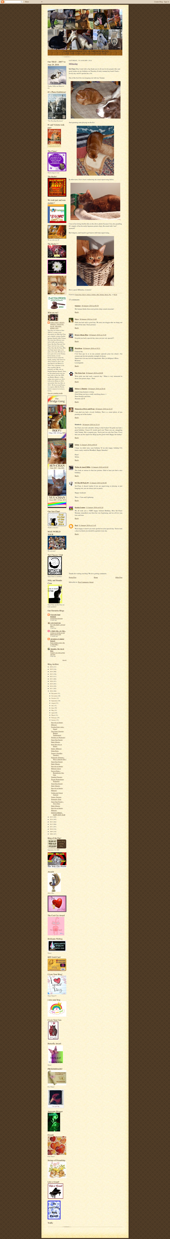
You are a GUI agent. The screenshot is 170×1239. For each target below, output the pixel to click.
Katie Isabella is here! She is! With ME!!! (57, 643)
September (54, 701)
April (53, 713)
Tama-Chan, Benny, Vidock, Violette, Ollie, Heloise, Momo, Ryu (57, 325)
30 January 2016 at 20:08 (94, 373)
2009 (51, 831)
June (52, 708)
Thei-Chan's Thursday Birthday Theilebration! (57, 733)
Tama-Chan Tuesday (57, 740)
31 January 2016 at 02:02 (99, 467)
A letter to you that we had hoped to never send (57, 633)
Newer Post (72, 577)
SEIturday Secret (56, 768)
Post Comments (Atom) (86, 582)
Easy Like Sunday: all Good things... (57, 625)
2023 (51, 674)
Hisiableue (78, 348)
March (53, 715)
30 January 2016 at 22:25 (104, 409)
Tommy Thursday (56, 797)
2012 (51, 824)
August (53, 703)
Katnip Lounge (80, 507)
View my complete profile (55, 393)
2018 (51, 686)
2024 (51, 671)
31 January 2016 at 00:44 (88, 445)
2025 (51, 669)
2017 (51, 688)
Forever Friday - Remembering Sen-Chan (57, 773)
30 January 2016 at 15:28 (97, 335)
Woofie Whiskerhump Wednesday (57, 780)
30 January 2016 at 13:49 (88, 319)
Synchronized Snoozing (56, 618)
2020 (51, 681)
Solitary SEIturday (56, 749)
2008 (51, 834)
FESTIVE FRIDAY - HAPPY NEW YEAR (58, 814)
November (54, 696)
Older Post (118, 577)
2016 (51, 691)
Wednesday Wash (56, 799)
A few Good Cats (55, 623)
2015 (51, 817)
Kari (76, 525)
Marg (77, 319)
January (53, 720)
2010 (51, 829)
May (52, 710)
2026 (51, 667)
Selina (77, 444)
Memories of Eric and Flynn (85, 409)
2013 (51, 822)
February (54, 718)
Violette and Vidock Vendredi (57, 794)
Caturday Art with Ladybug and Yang (57, 653)
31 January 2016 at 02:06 (98, 483)
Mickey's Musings (81, 388)
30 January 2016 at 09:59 (90, 306)
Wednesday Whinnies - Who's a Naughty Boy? (58, 758)
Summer (78, 305)
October (53, 698)
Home (96, 577)
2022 (51, 676)
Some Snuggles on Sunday (56, 745)
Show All (64, 660)
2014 (51, 819)
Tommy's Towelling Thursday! (56, 754)
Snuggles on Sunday (57, 722)
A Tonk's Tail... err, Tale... (58, 631)
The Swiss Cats (80, 373)
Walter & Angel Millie (82, 467)
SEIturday (54, 725)
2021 (51, 679)
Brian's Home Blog (81, 335)
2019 (51, 684)
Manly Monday (55, 742)
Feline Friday (55, 751)
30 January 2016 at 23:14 (91, 424)
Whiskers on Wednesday (58, 737)
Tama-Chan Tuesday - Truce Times (57, 803)
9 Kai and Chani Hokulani (55, 616)
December (54, 693)
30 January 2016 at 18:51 (91, 348)
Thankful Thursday (56, 777)
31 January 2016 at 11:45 (87, 525)
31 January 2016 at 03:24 (94, 507)
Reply (77, 312)
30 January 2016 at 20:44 (96, 388)
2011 (51, 827)
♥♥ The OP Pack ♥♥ (82, 482)
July (52, 705)
